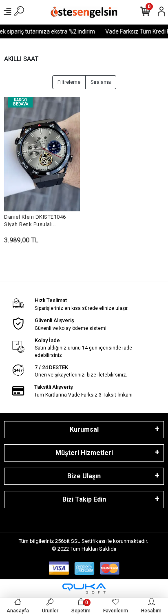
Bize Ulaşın (84, 476)
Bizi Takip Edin (84, 499)
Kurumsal (84, 429)
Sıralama (101, 82)
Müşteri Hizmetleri (84, 453)
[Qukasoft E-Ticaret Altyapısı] (84, 588)
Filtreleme (68, 82)
